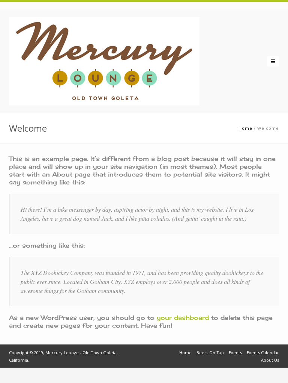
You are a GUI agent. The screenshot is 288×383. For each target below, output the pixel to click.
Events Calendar (263, 352)
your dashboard (183, 317)
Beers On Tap (210, 352)
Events (235, 352)
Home (245, 128)
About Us (270, 360)
